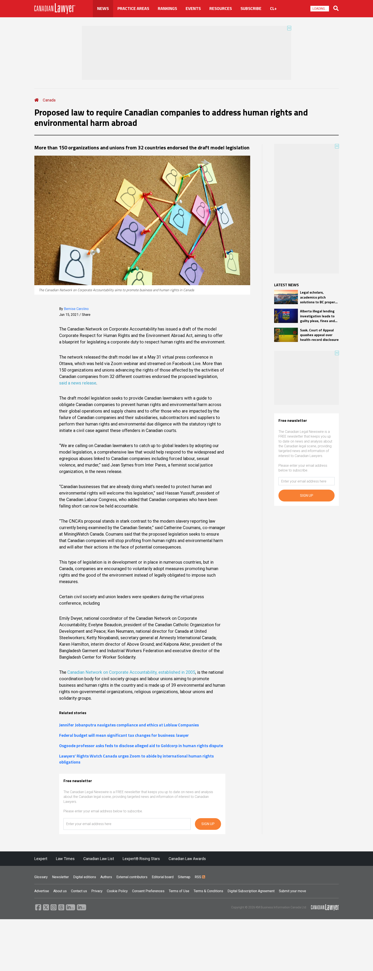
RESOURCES (220, 8)
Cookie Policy (117, 891)
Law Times (65, 858)
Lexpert (40, 858)
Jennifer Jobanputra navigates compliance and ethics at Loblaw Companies (129, 725)
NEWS (103, 8)
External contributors (131, 877)
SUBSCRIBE (250, 8)
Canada (49, 100)
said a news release (77, 383)
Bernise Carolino (76, 309)
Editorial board (163, 877)
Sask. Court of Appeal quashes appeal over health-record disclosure (319, 335)
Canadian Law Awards (187, 858)
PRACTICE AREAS (133, 8)
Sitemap (184, 877)
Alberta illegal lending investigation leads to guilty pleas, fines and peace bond (317, 316)
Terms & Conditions (208, 891)
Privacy (97, 891)
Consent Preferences (148, 891)
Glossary (41, 877)
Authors (106, 877)
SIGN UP (208, 824)
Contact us (79, 891)
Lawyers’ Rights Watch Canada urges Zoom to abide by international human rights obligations (136, 759)
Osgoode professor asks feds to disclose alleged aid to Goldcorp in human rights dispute (141, 746)
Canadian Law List (98, 858)
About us (60, 891)
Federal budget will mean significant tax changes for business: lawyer (124, 735)
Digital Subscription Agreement (251, 891)
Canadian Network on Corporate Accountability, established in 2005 (131, 672)
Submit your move (292, 891)
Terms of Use (179, 891)
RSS (198, 877)
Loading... (320, 8)
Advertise (41, 891)
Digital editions (84, 877)
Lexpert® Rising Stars (141, 858)
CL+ (273, 8)
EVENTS (193, 8)
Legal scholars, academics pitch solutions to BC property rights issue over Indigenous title (319, 297)
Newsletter (60, 877)
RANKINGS (167, 8)
